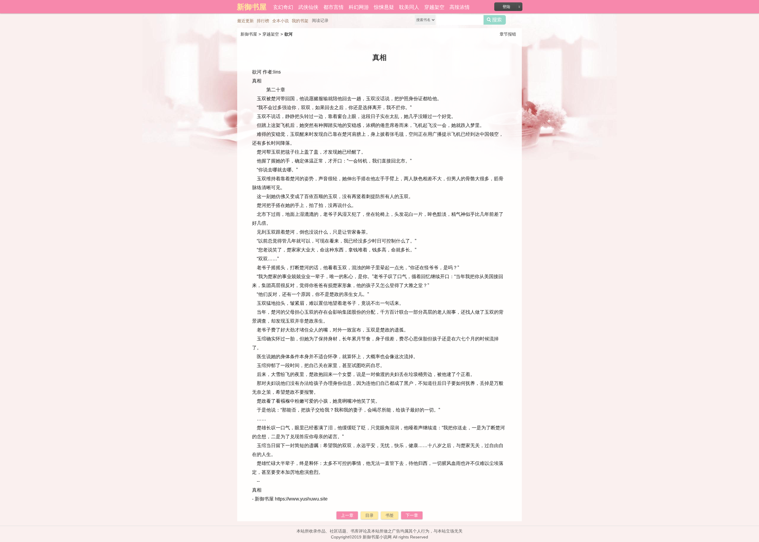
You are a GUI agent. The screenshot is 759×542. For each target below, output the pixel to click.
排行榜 (263, 20)
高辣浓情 (459, 6)
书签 (389, 515)
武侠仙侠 (308, 6)
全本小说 (280, 20)
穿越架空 (434, 6)
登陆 (506, 6)
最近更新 (245, 20)
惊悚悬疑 (384, 6)
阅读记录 (320, 20)
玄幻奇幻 (283, 6)
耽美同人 (409, 6)
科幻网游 (359, 6)
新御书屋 (248, 34)
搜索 (495, 20)
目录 (369, 515)
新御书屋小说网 (377, 537)
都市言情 (333, 6)
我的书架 (300, 20)
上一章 (347, 515)
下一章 (412, 515)
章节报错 (508, 34)
